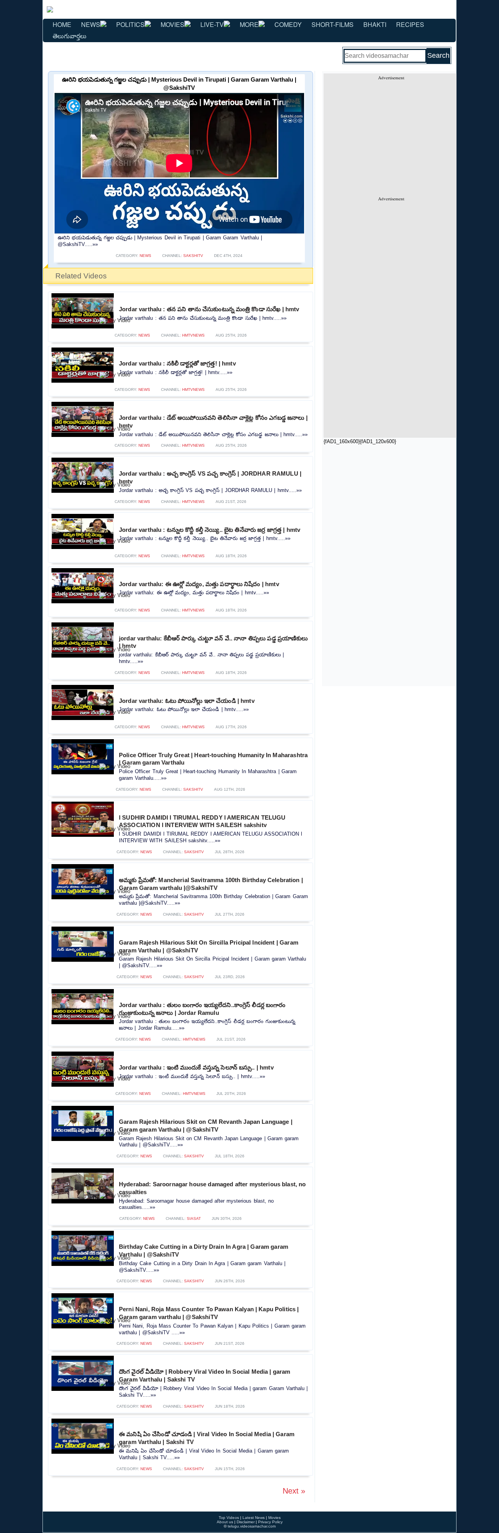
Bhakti (374, 24)
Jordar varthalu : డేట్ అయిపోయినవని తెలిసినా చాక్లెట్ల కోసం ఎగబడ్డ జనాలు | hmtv (213, 421)
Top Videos (229, 1517)
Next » (294, 1491)
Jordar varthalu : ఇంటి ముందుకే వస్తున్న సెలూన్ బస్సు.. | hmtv (196, 1067)
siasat (194, 1218)
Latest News (253, 1517)
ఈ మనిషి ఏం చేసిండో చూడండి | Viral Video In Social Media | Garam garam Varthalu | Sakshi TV (206, 1438)
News (90, 24)
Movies (172, 24)
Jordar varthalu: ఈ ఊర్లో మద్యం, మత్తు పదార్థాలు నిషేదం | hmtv (199, 584)
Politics (130, 24)
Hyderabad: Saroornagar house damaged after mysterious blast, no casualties (212, 1188)
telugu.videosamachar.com (252, 1526)
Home (62, 24)
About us (225, 1522)
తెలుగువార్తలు (70, 35)
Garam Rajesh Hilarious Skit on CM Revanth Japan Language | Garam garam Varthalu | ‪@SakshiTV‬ (205, 1125)
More (249, 24)
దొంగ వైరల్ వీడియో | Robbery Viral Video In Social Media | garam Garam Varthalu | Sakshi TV (204, 1375)
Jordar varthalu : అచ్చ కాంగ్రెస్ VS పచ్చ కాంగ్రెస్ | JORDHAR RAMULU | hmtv (210, 477)
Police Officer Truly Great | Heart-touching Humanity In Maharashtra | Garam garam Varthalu (213, 759)
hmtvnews (193, 335)
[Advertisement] (391, 135)
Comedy (288, 24)
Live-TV (212, 24)
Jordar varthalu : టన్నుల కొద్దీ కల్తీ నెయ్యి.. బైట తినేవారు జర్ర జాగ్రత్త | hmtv (209, 529)
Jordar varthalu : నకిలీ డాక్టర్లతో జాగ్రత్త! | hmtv (177, 363)
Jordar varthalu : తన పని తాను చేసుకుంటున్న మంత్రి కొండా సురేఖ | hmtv (209, 309)
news (145, 255)
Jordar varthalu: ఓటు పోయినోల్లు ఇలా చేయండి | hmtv (187, 700)
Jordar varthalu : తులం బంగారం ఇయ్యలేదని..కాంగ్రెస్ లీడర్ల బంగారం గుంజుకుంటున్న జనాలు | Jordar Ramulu (202, 1009)
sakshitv (193, 255)
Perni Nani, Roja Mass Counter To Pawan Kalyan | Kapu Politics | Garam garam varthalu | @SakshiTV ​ (209, 1313)
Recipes (410, 24)
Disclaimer (246, 1522)
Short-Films (332, 24)
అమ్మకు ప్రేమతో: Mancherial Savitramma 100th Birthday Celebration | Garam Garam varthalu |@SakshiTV (211, 884)
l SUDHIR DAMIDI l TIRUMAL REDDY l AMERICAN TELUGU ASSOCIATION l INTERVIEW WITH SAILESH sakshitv (202, 821)
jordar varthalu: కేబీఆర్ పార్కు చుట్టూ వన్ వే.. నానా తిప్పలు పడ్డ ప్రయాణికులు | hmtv (213, 642)
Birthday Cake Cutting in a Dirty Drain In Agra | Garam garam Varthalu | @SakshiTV (203, 1250)
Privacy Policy (270, 1522)
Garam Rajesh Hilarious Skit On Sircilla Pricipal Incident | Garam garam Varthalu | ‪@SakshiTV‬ (208, 946)
